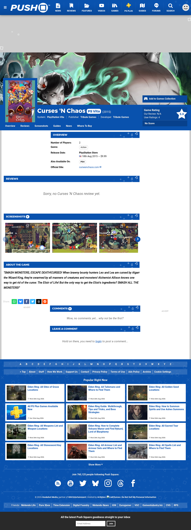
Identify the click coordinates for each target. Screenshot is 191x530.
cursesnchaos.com (89, 167)
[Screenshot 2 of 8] (74, 238)
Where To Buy (84, 126)
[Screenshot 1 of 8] (27, 238)
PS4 (82, 162)
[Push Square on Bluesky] (95, 484)
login (99, 341)
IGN (114, 505)
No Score (150, 123)
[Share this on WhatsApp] (14, 301)
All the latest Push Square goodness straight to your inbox (95, 517)
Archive (147, 371)
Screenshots (41, 126)
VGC (137, 505)
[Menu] (5, 7)
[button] (137, 239)
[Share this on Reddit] (45, 301)
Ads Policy (134, 371)
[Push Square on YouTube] (70, 484)
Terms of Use (118, 371)
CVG (168, 505)
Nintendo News (101, 505)
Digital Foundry (81, 505)
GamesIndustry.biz (153, 505)
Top (23, 371)
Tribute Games (88, 117)
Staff (41, 371)
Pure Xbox (44, 505)
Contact (85, 371)
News (69, 126)
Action (84, 147)
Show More (94, 464)
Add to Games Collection (161, 98)
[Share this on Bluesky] (20, 301)
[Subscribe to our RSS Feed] (57, 484)
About (32, 371)
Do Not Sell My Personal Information (139, 497)
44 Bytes (101, 497)
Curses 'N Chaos (68, 110)
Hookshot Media (50, 497)
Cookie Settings (162, 371)
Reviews (24, 126)
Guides (57, 126)
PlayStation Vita (55, 117)
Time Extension (61, 505)
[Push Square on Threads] (120, 484)
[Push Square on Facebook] (133, 484)
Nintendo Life (28, 505)
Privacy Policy (99, 371)
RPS (176, 505)
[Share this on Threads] (38, 301)
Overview (10, 126)
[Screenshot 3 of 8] (121, 238)
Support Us (72, 371)
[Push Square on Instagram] (108, 484)
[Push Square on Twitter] (82, 484)
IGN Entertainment (77, 497)
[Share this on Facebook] (26, 301)
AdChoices (115, 497)
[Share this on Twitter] (32, 301)
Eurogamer (125, 505)
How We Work (54, 371)
